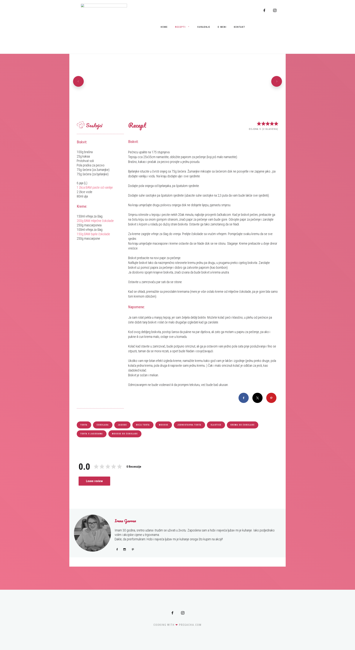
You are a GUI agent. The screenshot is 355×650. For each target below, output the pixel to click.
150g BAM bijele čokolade (93, 234)
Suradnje (203, 27)
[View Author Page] (92, 533)
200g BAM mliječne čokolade (95, 221)
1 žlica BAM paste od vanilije (95, 187)
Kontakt (239, 27)
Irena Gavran (125, 521)
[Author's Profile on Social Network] (117, 549)
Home (164, 27)
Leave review (94, 481)
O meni (222, 27)
